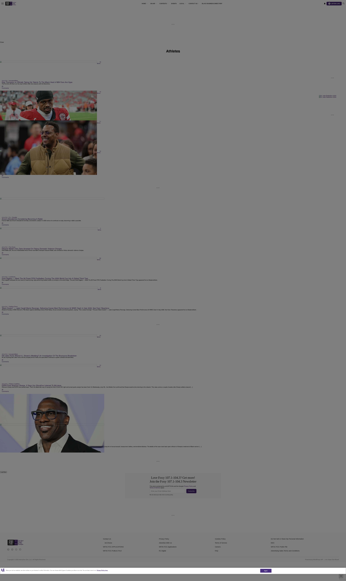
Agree (266, 571)
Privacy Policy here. (102, 570)
